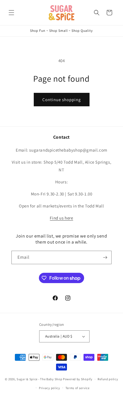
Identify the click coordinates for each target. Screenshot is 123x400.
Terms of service (78, 388)
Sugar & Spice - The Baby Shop (39, 379)
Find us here (61, 218)
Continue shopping (61, 99)
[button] (11, 12)
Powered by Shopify (77, 379)
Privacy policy (49, 388)
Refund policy (108, 379)
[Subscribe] (105, 257)
